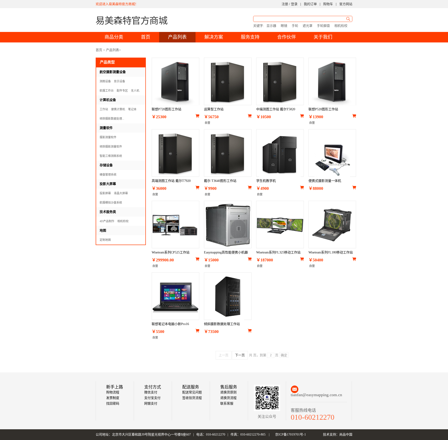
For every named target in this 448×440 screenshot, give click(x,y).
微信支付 (150, 392)
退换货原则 (228, 392)
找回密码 (112, 403)
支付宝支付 (152, 398)
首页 (145, 37)
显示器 (271, 26)
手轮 (295, 26)
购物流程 (112, 392)
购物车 (328, 4)
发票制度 (112, 398)
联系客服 (226, 403)
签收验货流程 (192, 398)
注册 (285, 4)
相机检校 (340, 26)
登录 (294, 4)
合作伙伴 (286, 37)
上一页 (223, 355)
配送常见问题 (192, 392)
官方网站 (345, 4)
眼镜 (284, 26)
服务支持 (250, 37)
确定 (284, 355)
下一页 (240, 355)
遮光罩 (307, 26)
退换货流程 (228, 398)
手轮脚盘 (323, 26)
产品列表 (177, 37)
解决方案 (213, 37)
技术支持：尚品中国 (337, 434)
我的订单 (310, 4)
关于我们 (323, 37)
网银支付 (150, 403)
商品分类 (114, 37)
